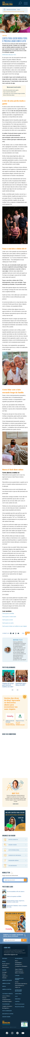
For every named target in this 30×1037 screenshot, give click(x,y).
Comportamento (6, 999)
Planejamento (18, 964)
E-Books (17, 975)
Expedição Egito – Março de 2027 (21, 684)
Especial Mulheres (19, 985)
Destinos (4, 958)
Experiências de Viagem (11, 9)
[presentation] (13, 690)
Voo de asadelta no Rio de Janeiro (15, 891)
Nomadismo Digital (6, 1001)
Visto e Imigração (7, 1010)
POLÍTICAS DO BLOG (19, 1004)
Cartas (18, 9)
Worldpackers (5, 1008)
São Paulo (4, 965)
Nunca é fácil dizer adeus (8, 95)
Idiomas (4, 997)
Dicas (16, 960)
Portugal (4, 972)
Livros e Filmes (6, 995)
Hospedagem (18, 962)
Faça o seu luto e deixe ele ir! (9, 91)
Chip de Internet (19, 971)
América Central (6, 989)
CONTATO (17, 1001)
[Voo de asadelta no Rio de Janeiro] (4, 891)
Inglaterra (4, 975)
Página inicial (4, 9)
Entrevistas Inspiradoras (21, 983)
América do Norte (7, 980)
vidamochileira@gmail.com (11, 954)
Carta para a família (8, 613)
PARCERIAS (17, 998)
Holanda (4, 977)
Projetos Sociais (19, 1006)
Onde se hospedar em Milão (14, 896)
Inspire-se (27, 633)
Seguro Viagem (18, 969)
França (4, 974)
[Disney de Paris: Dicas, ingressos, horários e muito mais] (4, 901)
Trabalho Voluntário (7, 1006)
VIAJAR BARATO (18, 958)
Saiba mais (15, 803)
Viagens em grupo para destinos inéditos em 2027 (8, 685)
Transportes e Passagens (21, 966)
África (4, 986)
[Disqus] (15, 756)
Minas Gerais (5, 967)
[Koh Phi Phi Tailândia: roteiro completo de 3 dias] (4, 906)
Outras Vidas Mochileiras (18, 990)
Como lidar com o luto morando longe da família (14, 93)
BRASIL (4, 961)
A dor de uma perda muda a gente (10, 90)
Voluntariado (6, 1004)
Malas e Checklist (19, 972)
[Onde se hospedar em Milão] (4, 896)
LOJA (16, 996)
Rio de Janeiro (5, 963)
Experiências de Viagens (19, 979)
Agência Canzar (13, 1027)
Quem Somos (18, 993)
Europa (4, 970)
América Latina (6, 983)
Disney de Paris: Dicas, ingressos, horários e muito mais (15, 901)
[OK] (25, 880)
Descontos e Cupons (7, 1013)
